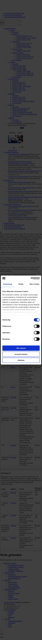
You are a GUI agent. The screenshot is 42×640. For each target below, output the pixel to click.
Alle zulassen (21, 348)
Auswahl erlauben (21, 354)
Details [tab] (21, 284)
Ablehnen (21, 360)
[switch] (37, 326)
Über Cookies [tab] (34, 284)
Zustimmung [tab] (7, 284)
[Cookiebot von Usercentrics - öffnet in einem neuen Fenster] (31, 278)
